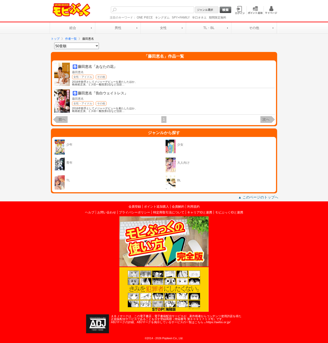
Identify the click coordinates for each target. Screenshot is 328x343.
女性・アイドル (82, 77)
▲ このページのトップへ (258, 197)
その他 (254, 28)
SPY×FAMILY (181, 17)
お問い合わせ (106, 212)
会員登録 (135, 206)
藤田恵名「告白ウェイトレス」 (103, 93)
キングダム (162, 17)
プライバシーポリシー (134, 212)
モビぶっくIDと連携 (229, 212)
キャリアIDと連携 (199, 212)
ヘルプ (89, 212)
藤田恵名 (78, 72)
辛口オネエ (199, 17)
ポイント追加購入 (156, 206)
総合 (72, 28)
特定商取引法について (168, 212)
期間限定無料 (217, 17)
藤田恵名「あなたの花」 (97, 66)
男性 (118, 28)
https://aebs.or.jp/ (218, 322)
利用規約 (193, 206)
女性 (163, 28)
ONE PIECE (145, 17)
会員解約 (178, 206)
